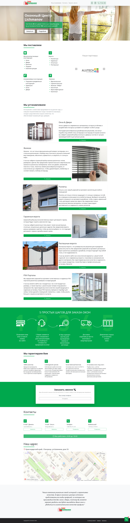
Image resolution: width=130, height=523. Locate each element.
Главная (99, 520)
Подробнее (42, 31)
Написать (32, 429)
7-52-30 (102, 3)
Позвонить (76, 429)
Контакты (65, 3)
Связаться (29, 31)
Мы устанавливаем (56, 3)
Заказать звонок (73, 3)
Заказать (83, 140)
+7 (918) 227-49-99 (91, 520)
